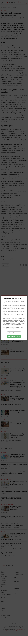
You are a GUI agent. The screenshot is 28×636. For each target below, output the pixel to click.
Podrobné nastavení (14, 332)
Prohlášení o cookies (18, 328)
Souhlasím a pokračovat (14, 336)
